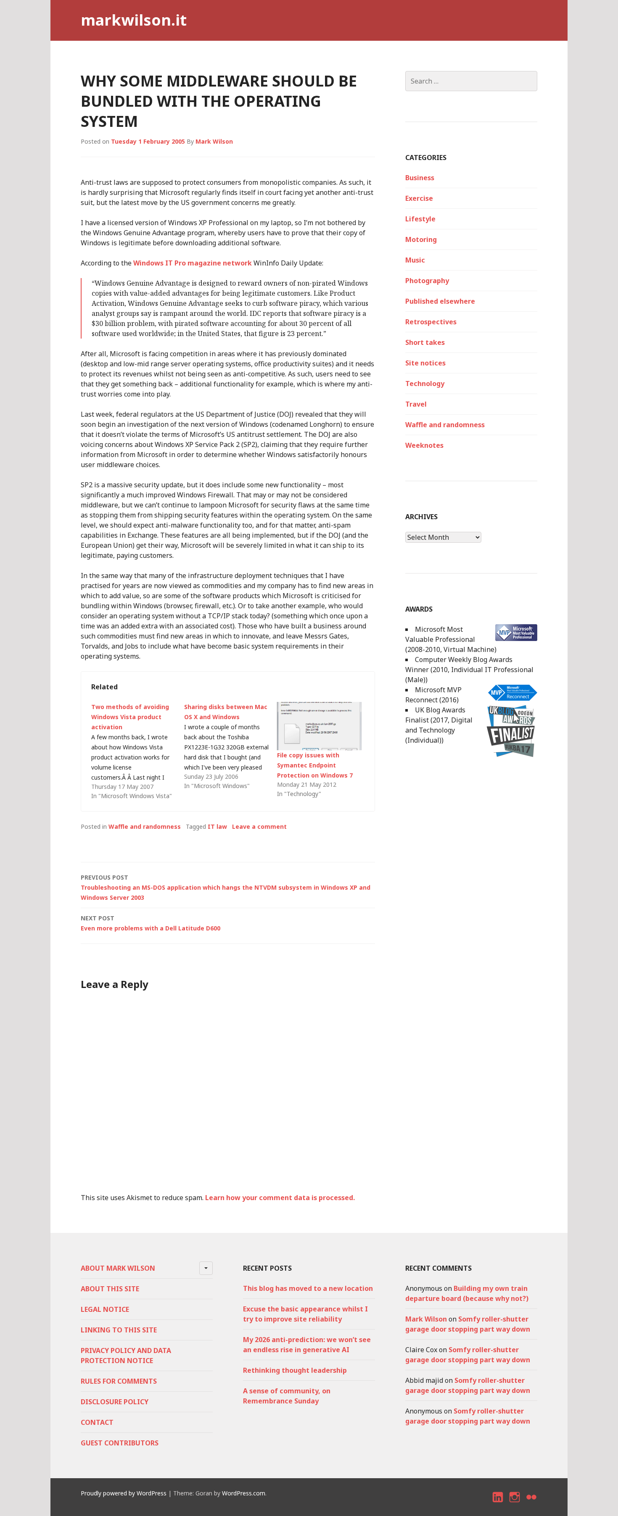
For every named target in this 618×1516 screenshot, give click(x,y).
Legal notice (105, 1309)
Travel (416, 404)
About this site (110, 1288)
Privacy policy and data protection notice (126, 1355)
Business (419, 177)
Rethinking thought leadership (295, 1370)
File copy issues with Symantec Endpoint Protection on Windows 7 (315, 765)
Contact (97, 1422)
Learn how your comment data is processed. (280, 1197)
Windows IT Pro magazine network (192, 263)
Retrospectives (431, 321)
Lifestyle (420, 218)
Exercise (419, 198)
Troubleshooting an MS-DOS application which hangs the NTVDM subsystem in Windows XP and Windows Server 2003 (225, 887)
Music (415, 260)
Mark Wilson (214, 141)
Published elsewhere (440, 301)
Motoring (421, 239)
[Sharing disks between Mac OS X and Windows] (230, 746)
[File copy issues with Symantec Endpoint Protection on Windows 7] (319, 726)
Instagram (514, 1504)
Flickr (531, 1504)
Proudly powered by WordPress (123, 1493)
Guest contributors (119, 1443)
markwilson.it (134, 20)
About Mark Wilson (118, 1268)
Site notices (425, 363)
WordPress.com (243, 1493)
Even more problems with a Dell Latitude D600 (150, 923)
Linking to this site (119, 1330)
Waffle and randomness (144, 826)
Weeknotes (424, 445)
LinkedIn (498, 1504)
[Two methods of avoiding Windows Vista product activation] (137, 751)
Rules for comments (119, 1381)
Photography (427, 280)
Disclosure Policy (114, 1401)
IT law (217, 826)
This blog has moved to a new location (308, 1288)
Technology (424, 383)
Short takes (425, 342)
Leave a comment (259, 826)
